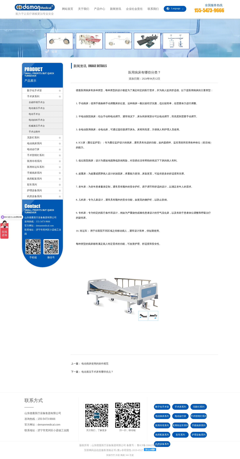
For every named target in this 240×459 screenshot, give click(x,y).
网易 (122, 455)
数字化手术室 (34, 90)
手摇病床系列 (34, 173)
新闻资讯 (115, 8)
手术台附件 (34, 132)
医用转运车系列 (35, 167)
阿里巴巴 (110, 455)
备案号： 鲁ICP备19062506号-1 (144, 445)
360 (127, 455)
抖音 (118, 455)
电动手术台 (34, 114)
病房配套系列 (34, 178)
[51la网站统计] (150, 450)
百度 (131, 455)
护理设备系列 (34, 190)
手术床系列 (33, 96)
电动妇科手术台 (37, 120)
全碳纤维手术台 (37, 102)
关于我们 (83, 8)
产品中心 (99, 8)
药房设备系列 (34, 196)
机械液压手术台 (37, 126)
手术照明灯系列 (35, 155)
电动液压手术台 (37, 108)
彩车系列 (32, 184)
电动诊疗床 (33, 149)
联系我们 (153, 8)
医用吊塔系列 (34, 161)
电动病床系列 (34, 143)
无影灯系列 (33, 137)
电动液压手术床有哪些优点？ (97, 371)
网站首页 (67, 8)
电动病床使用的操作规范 (94, 363)
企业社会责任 (134, 8)
